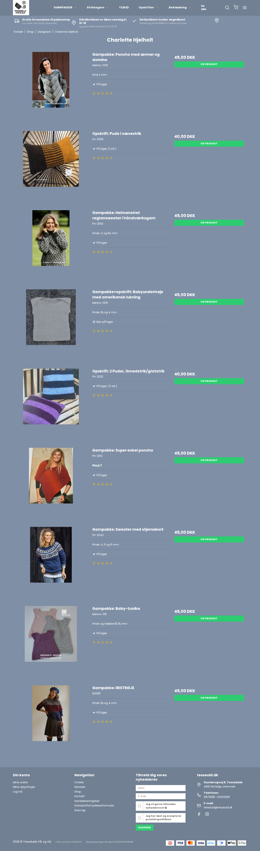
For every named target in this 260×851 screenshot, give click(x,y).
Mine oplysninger (24, 787)
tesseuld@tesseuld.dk (218, 807)
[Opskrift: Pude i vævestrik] (51, 168)
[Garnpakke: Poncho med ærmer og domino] (51, 89)
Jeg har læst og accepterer (164, 817)
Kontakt (79, 796)
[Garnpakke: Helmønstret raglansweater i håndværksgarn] (51, 248)
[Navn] (161, 788)
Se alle (203, 7)
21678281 (209, 797)
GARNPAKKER (63, 7)
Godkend (144, 827)
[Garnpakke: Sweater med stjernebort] (51, 564)
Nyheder (79, 787)
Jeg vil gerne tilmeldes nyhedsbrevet (161, 805)
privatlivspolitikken (158, 819)
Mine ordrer (20, 782)
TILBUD (124, 7)
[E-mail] (161, 796)
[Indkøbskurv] (236, 7)
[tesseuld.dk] (21, 7)
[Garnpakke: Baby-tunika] (51, 643)
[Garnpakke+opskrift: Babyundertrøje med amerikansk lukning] (51, 327)
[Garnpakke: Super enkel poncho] (51, 485)
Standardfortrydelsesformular (94, 805)
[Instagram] (207, 815)
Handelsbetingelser (87, 801)
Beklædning (178, 7)
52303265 (223, 797)
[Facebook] (199, 815)
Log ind (17, 792)
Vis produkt (209, 64)
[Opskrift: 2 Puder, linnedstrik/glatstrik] (51, 406)
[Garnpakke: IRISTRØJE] (51, 723)
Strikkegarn (95, 7)
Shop (77, 792)
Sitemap (80, 810)
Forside (79, 782)
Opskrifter (146, 7)
